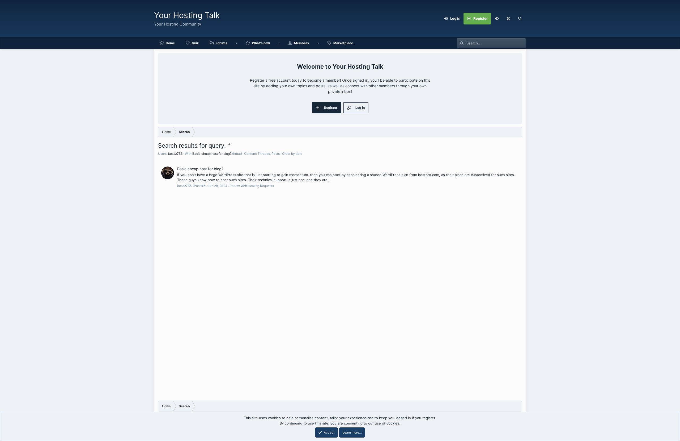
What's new (261, 43)
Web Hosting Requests (257, 186)
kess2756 (175, 154)
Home (170, 43)
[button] (508, 18)
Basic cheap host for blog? (211, 154)
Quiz (195, 43)
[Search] (520, 18)
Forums (221, 43)
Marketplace (343, 43)
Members (301, 43)
